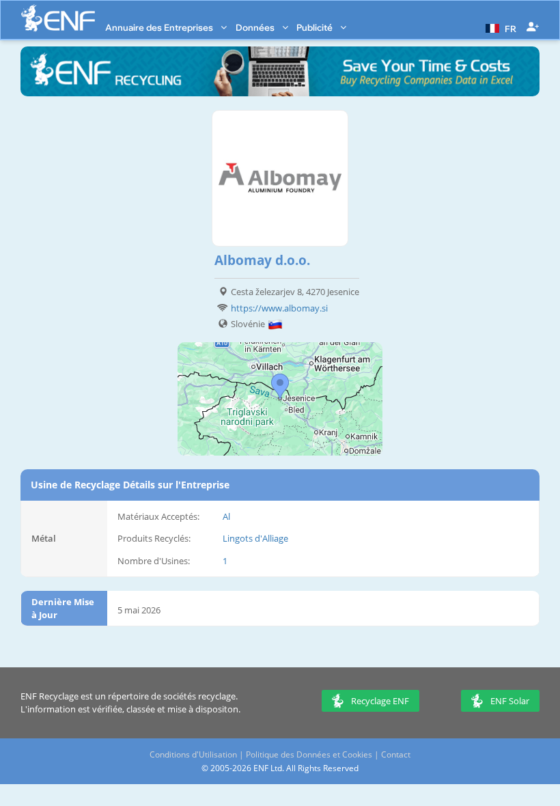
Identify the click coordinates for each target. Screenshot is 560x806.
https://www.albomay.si (279, 308)
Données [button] (256, 27)
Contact (395, 754)
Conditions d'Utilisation (193, 754)
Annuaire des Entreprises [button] (160, 27)
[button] (499, 27)
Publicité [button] (315, 27)
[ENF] (58, 18)
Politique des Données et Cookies (309, 754)
